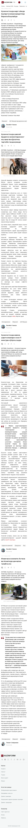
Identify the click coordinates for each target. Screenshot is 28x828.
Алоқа (3, 815)
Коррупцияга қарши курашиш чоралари (12, 799)
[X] (14, 20)
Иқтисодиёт (4, 778)
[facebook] (11, 759)
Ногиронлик (6, 322)
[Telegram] (8, 20)
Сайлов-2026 (9, 6)
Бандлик (18, 545)
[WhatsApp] (5, 20)
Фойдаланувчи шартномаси (9, 790)
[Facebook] (11, 20)
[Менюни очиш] (25, 2)
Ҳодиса (3, 768)
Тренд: (3, 6)
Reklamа (3, 818)
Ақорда (16, 6)
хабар (14, 316)
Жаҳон (3, 781)
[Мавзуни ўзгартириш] (20, 2)
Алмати (22, 739)
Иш (24, 545)
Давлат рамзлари (6, 796)
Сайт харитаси (5, 812)
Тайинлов (22, 6)
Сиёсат (3, 772)
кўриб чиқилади (10, 540)
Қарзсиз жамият (7, 545)
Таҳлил (3, 775)
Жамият (4, 121)
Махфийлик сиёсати (6, 793)
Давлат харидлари (6, 802)
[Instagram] (2, 20)
